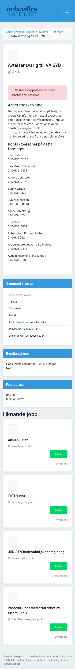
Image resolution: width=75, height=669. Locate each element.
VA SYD (28, 294)
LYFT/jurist (16, 496)
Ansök (58, 454)
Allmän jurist (18, 440)
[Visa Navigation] (67, 11)
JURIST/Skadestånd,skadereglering (36, 552)
